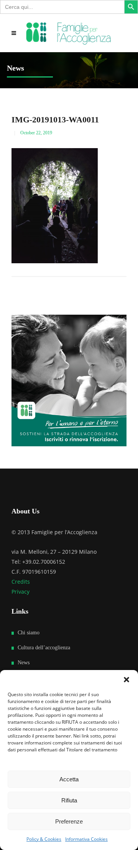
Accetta (69, 779)
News (24, 662)
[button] (126, 679)
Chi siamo (28, 632)
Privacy (21, 591)
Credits (21, 581)
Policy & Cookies (43, 839)
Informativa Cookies (86, 839)
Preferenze (69, 821)
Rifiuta (69, 800)
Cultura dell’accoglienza (44, 647)
